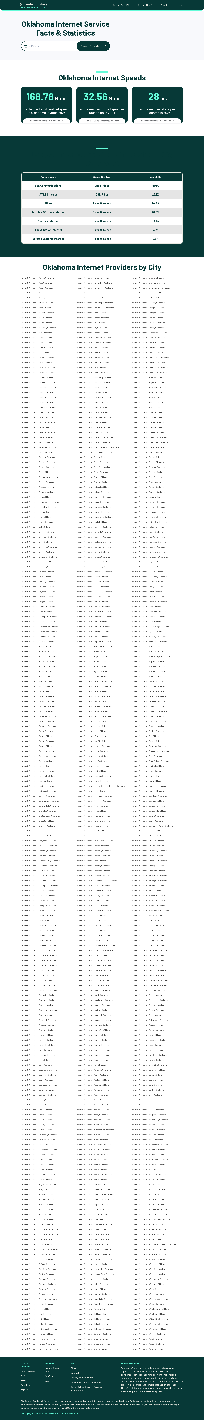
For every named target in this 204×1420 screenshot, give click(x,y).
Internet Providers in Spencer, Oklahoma (148, 806)
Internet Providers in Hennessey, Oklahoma (94, 567)
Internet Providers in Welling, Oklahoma (147, 1234)
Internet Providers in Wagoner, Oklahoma (148, 1115)
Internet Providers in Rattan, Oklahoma (147, 527)
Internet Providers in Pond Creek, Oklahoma (149, 442)
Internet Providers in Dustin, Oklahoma (37, 1179)
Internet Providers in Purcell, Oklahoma (147, 487)
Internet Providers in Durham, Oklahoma (38, 1174)
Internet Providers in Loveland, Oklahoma (93, 970)
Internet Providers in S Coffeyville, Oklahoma (150, 636)
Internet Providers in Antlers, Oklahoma (37, 377)
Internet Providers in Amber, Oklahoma (37, 357)
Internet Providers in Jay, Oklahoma (91, 701)
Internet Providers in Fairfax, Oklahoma (37, 1274)
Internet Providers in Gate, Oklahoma (92, 367)
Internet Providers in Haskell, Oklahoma (92, 522)
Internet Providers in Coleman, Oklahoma (38, 925)
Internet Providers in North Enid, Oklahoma (94, 1299)
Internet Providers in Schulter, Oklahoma (148, 686)
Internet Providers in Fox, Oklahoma (91, 322)
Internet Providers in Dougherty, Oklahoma (39, 1134)
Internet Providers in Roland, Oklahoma (147, 596)
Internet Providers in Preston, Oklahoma (148, 467)
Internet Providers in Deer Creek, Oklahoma (39, 1085)
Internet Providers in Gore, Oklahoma (91, 422)
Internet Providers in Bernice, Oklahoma (37, 482)
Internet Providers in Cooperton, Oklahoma (39, 965)
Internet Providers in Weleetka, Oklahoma (148, 1229)
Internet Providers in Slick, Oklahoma (146, 756)
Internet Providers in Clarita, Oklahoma (37, 870)
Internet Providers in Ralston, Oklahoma (148, 507)
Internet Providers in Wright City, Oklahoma (149, 1319)
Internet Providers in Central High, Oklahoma (40, 806)
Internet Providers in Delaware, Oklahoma (38, 1095)
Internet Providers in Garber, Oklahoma (92, 357)
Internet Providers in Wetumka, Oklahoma (148, 1254)
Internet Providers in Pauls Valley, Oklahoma (149, 367)
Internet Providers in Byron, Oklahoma (37, 686)
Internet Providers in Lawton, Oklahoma (93, 885)
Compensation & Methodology (86, 1382)
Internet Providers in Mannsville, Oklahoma (94, 1020)
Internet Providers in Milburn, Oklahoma (92, 1134)
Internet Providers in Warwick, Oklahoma (148, 1164)
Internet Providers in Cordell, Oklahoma (37, 975)
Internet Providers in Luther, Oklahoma (92, 985)
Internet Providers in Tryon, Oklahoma (147, 1015)
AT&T (24, 1375)
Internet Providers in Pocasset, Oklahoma (149, 427)
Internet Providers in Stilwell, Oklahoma (147, 855)
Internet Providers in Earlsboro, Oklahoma (39, 1194)
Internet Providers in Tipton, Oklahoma (147, 995)
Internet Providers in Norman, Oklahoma (93, 1294)
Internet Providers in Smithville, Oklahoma (149, 766)
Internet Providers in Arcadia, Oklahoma (38, 392)
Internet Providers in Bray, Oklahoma (36, 611)
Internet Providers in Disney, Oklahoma (37, 1129)
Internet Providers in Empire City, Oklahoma (39, 1234)
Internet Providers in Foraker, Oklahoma (38, 1344)
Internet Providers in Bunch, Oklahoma (37, 646)
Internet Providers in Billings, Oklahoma (37, 512)
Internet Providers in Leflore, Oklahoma (92, 900)
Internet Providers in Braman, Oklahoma (38, 606)
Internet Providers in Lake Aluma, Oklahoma (94, 841)
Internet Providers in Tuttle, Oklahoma (147, 1050)
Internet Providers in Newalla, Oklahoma (93, 1254)
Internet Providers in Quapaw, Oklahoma (148, 497)
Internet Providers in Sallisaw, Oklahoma (148, 651)
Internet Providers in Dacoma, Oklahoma (38, 1055)
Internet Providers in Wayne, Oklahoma (147, 1199)
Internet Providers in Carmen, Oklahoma (38, 751)
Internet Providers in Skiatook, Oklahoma (148, 746)
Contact (75, 1372)
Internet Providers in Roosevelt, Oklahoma (149, 601)
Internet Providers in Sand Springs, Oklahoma (150, 656)
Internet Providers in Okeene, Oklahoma (147, 278)
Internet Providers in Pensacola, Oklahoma (149, 387)
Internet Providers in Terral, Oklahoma (147, 965)
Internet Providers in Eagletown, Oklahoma (39, 1184)
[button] (93, 46)
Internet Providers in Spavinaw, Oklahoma (149, 801)
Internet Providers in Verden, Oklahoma (147, 1090)
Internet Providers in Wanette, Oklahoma (148, 1134)
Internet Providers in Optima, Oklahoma (148, 317)
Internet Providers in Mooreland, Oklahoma (94, 1174)
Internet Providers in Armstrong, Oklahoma (39, 407)
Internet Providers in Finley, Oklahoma (37, 1324)
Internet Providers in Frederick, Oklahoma (93, 337)
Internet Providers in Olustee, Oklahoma (148, 303)
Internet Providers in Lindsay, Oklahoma (93, 935)
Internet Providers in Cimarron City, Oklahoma (40, 860)
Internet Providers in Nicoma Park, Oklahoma (95, 1274)
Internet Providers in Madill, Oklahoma (92, 995)
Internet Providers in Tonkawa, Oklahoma (148, 1005)
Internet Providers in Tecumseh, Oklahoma (149, 950)
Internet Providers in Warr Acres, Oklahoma (149, 1159)
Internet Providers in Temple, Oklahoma (147, 955)
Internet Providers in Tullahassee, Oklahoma (149, 1020)
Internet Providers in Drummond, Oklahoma (39, 1149)
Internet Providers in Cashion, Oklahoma (38, 781)
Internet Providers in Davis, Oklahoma (37, 1080)
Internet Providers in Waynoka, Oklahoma (148, 1204)
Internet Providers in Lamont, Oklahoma (93, 855)
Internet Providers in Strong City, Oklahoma (149, 880)
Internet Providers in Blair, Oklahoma (36, 542)
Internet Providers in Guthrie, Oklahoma (92, 477)
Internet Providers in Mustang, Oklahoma (93, 1229)
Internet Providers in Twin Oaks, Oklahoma (149, 1055)
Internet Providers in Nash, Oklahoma (92, 1244)
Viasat (24, 1380)
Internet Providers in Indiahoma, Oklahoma (94, 681)
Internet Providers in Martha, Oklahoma (92, 1055)
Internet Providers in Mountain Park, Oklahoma (95, 1194)
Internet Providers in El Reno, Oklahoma (37, 1204)
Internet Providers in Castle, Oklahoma (37, 786)
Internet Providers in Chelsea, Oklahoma (38, 826)
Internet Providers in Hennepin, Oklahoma (93, 562)
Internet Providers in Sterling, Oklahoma (148, 836)
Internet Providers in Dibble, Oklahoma (37, 1119)
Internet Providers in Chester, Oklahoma (38, 836)
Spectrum (26, 1385)
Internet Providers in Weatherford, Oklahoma (150, 1209)
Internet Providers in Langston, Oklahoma (94, 870)
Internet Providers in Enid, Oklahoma (36, 1239)
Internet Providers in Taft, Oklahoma (146, 920)
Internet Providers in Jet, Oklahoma (91, 721)
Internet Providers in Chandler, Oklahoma (38, 811)
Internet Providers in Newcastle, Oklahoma (94, 1259)
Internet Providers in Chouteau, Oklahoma (38, 855)
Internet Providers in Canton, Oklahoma (38, 736)
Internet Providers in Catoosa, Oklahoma (38, 791)
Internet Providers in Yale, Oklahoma (146, 1339)
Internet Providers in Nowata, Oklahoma (93, 1309)
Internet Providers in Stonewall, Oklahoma (149, 860)
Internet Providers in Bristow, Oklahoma (38, 621)
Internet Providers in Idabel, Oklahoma (92, 676)
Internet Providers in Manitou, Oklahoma (93, 1010)
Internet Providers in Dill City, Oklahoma (37, 1124)
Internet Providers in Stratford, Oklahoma (149, 870)
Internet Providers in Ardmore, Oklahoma (38, 397)
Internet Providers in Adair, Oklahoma (37, 288)
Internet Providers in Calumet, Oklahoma (38, 706)
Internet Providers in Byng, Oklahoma (36, 681)
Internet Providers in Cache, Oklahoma (37, 691)
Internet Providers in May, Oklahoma (91, 1065)
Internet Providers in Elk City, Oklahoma (37, 1219)
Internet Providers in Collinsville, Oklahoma (39, 930)
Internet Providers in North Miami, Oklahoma (94, 1304)
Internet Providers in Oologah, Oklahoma (148, 312)
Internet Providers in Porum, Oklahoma (147, 452)
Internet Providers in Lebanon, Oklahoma (93, 890)
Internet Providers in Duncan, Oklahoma (37, 1164)
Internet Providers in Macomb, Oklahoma (93, 990)
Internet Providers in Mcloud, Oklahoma (92, 1090)
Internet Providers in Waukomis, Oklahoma (149, 1189)
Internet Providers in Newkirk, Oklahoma (93, 1264)
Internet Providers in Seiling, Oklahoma (147, 691)
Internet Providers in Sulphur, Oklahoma (148, 900)
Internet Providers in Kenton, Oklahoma (92, 766)
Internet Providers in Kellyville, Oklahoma (93, 746)
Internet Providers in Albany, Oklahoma (37, 312)
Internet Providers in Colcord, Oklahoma (38, 915)
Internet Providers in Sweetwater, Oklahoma (150, 910)
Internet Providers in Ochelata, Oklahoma (93, 1334)
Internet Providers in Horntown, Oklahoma (94, 646)
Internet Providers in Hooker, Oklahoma (92, 636)
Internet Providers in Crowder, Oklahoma (38, 1035)
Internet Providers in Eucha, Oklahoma (37, 1259)
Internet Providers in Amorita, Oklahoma (38, 367)
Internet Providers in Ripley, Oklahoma (147, 581)
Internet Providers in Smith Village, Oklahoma (150, 761)
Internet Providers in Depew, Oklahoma (37, 1100)
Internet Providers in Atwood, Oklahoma (38, 432)
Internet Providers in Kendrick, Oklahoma (93, 756)
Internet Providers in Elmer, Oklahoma (37, 1224)
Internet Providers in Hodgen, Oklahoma (93, 606)
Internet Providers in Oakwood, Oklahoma (93, 1329)
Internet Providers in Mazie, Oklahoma (92, 1075)
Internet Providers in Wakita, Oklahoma (147, 1124)
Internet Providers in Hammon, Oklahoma (93, 497)
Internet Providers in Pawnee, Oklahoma (148, 377)
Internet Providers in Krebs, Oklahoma (92, 826)
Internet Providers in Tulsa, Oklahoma (147, 1025)
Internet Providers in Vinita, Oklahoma (147, 1105)
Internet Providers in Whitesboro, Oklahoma (149, 1279)
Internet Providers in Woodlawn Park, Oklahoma (151, 1309)
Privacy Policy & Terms (82, 1377)
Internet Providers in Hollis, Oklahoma (92, 621)
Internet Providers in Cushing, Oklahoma (38, 1040)
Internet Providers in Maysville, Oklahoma (93, 1070)
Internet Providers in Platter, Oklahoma (147, 422)
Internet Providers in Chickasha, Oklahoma (39, 846)
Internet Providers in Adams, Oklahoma (37, 293)
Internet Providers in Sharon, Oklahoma (147, 716)
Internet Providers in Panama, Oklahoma (148, 347)
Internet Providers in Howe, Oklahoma (92, 651)
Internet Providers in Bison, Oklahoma (37, 522)
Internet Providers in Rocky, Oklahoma (147, 586)
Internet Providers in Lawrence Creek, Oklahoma (96, 880)
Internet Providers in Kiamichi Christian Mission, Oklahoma (100, 786)
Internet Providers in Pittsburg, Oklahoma (149, 417)
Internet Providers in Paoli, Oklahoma (147, 352)
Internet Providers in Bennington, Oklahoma (39, 477)
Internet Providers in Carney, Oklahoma (37, 761)
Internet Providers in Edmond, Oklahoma (38, 1199)
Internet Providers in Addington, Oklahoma (39, 298)
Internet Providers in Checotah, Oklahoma (38, 821)
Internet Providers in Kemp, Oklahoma (92, 751)
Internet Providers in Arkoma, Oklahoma (38, 402)
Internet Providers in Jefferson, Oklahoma (93, 706)
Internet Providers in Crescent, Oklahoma (38, 1025)
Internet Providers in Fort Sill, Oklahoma (93, 298)
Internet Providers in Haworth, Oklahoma (93, 532)
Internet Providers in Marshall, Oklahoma (93, 1050)
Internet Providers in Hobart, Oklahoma (92, 601)
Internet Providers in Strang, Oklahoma (147, 865)
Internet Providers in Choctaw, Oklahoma (38, 850)
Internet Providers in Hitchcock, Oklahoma (94, 591)
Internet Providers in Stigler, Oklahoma (147, 846)
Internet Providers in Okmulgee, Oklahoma (149, 293)
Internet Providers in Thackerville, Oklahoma (149, 980)
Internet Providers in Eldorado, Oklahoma (38, 1209)
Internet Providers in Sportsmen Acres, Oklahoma (152, 826)
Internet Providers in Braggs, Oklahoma (37, 601)
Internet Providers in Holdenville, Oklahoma (94, 616)
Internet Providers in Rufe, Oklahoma (146, 621)
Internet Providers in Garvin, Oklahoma (92, 362)
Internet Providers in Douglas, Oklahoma (38, 1139)
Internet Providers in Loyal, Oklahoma (92, 975)
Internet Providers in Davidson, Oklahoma (38, 1075)
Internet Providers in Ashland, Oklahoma (38, 422)
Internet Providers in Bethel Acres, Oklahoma (40, 502)
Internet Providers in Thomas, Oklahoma (148, 990)
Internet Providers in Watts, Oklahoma (147, 1184)
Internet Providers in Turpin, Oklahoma (147, 1035)
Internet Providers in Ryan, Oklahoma (146, 631)
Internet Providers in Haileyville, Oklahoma (94, 487)
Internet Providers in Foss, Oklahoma (91, 312)
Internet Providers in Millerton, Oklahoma (93, 1149)
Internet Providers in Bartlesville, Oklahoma (39, 452)
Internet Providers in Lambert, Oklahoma (93, 850)
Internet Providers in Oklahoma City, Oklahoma (150, 288)
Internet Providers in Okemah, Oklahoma (148, 283)
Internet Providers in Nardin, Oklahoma (92, 1239)
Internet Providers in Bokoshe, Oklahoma (38, 572)
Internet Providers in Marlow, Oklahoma (92, 1045)
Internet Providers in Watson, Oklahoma (148, 1179)
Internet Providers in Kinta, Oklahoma (92, 806)
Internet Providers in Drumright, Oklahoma (39, 1154)
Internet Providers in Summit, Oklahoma (148, 905)
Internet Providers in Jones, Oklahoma (92, 731)
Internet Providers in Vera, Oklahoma (146, 1085)
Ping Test (49, 1376)
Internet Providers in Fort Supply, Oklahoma (94, 303)
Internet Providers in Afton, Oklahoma (37, 303)
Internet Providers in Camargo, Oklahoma (38, 716)
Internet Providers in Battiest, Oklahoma (38, 457)
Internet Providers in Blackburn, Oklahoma (39, 532)
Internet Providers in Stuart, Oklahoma (147, 890)
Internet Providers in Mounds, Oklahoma (93, 1189)
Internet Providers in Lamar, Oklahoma (92, 846)
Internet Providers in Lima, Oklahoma (92, 930)
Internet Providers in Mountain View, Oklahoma (95, 1199)
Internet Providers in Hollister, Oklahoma (93, 626)
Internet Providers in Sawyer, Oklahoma (148, 676)
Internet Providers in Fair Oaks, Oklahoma (38, 1269)
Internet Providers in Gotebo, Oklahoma (93, 427)
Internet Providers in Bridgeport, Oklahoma (39, 616)
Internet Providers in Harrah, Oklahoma (92, 512)
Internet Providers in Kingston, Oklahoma (93, 801)
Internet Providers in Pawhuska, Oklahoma (149, 372)
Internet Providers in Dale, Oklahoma (36, 1065)
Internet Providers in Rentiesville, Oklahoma (149, 557)
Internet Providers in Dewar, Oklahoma (37, 1110)
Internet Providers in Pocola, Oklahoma (147, 432)
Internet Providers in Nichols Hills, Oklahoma (94, 1269)
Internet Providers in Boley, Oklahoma (37, 576)
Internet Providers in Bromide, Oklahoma (38, 636)
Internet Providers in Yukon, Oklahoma (147, 1349)
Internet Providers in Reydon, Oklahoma (147, 562)
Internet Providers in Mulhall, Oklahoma (92, 1214)
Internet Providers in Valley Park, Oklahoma (149, 1070)
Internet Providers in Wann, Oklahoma (147, 1139)
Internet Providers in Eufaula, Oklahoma (38, 1264)
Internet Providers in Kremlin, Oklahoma (92, 831)
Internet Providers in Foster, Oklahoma (92, 317)
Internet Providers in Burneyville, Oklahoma (39, 661)
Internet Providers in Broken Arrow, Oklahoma (40, 626)
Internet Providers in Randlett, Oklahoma (148, 517)
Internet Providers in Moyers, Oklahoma (92, 1204)
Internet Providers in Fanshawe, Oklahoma (39, 1299)
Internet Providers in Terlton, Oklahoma (147, 960)
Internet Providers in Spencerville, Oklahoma (149, 811)
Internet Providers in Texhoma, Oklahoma (148, 970)
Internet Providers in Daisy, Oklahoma (37, 1060)
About (74, 1368)
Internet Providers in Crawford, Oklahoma (38, 1020)
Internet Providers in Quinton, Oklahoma (148, 502)
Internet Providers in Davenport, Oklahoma (39, 1070)
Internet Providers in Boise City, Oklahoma (38, 562)
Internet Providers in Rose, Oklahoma (147, 606)
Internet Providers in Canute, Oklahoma (37, 741)
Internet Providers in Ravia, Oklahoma (147, 532)
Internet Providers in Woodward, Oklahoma (149, 1314)
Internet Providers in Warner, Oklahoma (147, 1154)
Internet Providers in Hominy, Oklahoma (92, 631)
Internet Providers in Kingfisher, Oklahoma (94, 796)
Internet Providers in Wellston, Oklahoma (148, 1239)
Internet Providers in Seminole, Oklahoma (148, 696)
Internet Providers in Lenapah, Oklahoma (93, 910)
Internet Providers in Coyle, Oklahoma (37, 1015)
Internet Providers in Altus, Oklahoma (37, 347)
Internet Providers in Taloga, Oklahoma (147, 940)
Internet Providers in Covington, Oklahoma (39, 1000)
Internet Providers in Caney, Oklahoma (37, 731)
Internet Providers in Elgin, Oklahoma (36, 1214)
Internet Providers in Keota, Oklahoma (92, 771)
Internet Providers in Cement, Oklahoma (38, 796)
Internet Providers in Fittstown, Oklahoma (39, 1329)
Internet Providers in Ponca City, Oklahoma (149, 437)
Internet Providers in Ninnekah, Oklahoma (93, 1279)
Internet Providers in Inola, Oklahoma (91, 691)
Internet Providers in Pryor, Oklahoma (147, 482)
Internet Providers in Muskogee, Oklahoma (94, 1224)
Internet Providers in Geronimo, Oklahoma (93, 382)
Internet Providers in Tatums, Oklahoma (148, 945)
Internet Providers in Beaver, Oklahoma (37, 467)
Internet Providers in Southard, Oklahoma (148, 786)
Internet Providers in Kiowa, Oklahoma (92, 811)
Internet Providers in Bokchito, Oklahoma (38, 567)
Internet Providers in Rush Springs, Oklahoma (150, 626)
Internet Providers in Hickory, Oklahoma (92, 576)
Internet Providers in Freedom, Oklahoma (93, 342)
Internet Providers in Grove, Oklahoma (92, 472)
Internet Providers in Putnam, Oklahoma (148, 492)
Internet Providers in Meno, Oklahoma (92, 1115)
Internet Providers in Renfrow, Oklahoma (148, 552)
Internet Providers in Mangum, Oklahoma (93, 1005)
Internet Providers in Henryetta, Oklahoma (94, 572)
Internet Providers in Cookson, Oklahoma (38, 960)
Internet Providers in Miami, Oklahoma (92, 1124)
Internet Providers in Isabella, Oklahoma (93, 696)
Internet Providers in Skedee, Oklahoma (148, 741)
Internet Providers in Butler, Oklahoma (37, 671)
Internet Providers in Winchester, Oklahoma (149, 1299)
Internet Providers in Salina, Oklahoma (147, 646)
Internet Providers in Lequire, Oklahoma (93, 920)
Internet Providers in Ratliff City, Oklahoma (149, 522)
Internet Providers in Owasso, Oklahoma (148, 337)
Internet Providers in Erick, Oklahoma (36, 1244)
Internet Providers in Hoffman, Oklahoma (93, 611)
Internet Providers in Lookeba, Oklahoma (93, 965)
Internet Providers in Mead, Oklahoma (92, 1095)
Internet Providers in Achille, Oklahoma (37, 278)
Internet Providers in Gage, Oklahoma (92, 347)
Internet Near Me (146, 5)
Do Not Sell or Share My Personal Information (87, 1388)
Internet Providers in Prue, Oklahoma (146, 477)
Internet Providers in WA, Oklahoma (146, 1169)
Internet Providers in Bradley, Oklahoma (37, 596)
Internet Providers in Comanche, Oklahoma (39, 940)
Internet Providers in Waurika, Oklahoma (148, 1194)
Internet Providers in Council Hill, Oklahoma (39, 990)
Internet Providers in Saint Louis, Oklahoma (149, 641)
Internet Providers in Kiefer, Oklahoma (92, 791)
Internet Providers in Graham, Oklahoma (93, 442)
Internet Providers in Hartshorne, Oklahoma (94, 517)
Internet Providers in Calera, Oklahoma (37, 701)
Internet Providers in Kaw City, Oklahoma (93, 741)
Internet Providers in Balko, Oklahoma (37, 442)
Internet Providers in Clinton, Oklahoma (37, 900)
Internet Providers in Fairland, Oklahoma (38, 1279)
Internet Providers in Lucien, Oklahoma (92, 980)
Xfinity (24, 1389)
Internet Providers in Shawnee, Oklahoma (148, 726)
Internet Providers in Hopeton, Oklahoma (93, 641)
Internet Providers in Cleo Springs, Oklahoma (40, 885)
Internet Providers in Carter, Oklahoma (37, 771)
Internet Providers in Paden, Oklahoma (147, 342)
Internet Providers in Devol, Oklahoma (37, 1105)
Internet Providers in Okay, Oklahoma (91, 1349)
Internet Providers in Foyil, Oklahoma (91, 327)
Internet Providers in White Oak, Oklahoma (149, 1269)
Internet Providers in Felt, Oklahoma (36, 1319)
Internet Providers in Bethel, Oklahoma (37, 497)
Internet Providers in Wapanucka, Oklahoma (149, 1144)
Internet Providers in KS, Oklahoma (91, 736)
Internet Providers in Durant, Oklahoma (37, 1169)
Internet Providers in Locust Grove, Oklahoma (95, 945)
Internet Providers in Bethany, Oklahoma (38, 492)
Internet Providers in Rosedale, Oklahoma (148, 611)
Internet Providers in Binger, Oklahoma (37, 517)
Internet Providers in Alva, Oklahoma (36, 352)
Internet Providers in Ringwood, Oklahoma (149, 576)
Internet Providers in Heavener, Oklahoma (93, 547)
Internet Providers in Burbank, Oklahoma (38, 651)
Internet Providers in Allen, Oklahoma (36, 342)
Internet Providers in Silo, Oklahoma (146, 736)
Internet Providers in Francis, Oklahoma (93, 332)
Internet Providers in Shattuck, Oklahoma (148, 721)
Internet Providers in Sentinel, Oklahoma (148, 701)
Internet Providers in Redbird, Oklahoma (148, 547)
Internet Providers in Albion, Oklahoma (37, 322)
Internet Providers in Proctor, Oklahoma (148, 472)
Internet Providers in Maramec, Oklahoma (93, 1025)
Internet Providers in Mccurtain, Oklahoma (94, 1085)
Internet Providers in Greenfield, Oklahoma (94, 467)
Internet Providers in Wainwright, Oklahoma (149, 1119)
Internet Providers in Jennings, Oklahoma (93, 716)
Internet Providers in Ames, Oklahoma (37, 362)
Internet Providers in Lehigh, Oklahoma (92, 905)
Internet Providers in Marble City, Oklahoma (94, 1030)
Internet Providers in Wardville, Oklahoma (148, 1149)
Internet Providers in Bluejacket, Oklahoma (39, 557)
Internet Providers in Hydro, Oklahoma (92, 671)
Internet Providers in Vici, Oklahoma (146, 1100)
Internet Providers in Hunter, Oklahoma (92, 666)
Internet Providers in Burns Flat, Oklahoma (39, 666)
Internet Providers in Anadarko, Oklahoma (39, 372)
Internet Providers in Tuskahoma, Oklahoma (149, 1040)
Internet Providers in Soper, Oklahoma (147, 781)
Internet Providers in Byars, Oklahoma (37, 676)
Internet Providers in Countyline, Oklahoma (39, 995)
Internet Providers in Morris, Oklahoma (92, 1179)
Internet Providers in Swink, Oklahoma (147, 915)
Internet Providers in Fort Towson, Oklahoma (95, 307)
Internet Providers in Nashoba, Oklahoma (93, 1249)
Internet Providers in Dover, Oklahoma (37, 1144)
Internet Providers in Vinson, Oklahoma (147, 1110)
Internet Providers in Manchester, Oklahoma (94, 1000)
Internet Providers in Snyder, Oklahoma (147, 776)
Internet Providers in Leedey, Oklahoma (92, 895)
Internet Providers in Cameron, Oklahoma (38, 721)
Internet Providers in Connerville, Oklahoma (39, 955)
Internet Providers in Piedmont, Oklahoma (149, 412)
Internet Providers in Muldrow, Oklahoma (93, 1209)
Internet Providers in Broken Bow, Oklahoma (39, 631)
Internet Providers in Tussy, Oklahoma (147, 1045)
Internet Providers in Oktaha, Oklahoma (148, 298)
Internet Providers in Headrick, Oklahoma (93, 537)
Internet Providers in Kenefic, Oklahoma (93, 761)
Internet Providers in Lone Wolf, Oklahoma (94, 955)
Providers (165, 5)
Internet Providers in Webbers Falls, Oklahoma (150, 1219)
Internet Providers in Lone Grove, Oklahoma (94, 950)
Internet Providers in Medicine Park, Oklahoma (95, 1105)
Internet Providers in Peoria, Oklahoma (147, 392)
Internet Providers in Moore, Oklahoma (92, 1169)
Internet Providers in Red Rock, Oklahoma (148, 542)
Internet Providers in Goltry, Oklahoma (92, 412)
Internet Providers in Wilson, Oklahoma (147, 1294)
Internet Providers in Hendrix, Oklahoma (93, 557)
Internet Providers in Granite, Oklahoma (93, 457)
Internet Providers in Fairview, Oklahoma (38, 1289)
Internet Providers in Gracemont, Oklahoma (94, 437)
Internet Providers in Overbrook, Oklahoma (149, 332)
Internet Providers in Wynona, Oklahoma (148, 1334)
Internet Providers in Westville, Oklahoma (148, 1249)
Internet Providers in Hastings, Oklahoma (93, 527)
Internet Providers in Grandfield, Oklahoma (94, 452)
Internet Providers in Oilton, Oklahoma (92, 1339)
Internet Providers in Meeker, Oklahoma (92, 1110)
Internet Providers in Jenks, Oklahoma (92, 711)
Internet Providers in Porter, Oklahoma (147, 447)
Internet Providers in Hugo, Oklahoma (92, 656)
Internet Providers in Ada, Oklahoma (36, 283)
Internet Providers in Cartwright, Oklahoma (39, 776)
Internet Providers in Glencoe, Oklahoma (93, 392)
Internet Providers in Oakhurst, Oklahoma (93, 1314)
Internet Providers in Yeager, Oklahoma (147, 1344)
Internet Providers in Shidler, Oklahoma (147, 731)
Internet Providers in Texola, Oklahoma (147, 975)
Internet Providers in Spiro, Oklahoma (147, 821)
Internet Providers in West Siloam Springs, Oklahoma (153, 1244)
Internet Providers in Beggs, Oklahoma (37, 472)
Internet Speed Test (122, 5)
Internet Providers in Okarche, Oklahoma (93, 1344)
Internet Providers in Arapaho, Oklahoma (38, 387)
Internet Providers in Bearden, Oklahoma (38, 462)
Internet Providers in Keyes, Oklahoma (92, 781)
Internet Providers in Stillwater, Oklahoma (149, 850)
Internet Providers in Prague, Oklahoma (147, 462)
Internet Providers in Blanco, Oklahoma (37, 552)
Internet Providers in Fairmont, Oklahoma (38, 1284)
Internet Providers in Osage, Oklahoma (147, 327)
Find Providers (28, 1370)
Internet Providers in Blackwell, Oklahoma (38, 537)
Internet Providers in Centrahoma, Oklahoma (40, 801)
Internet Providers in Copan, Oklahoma (37, 970)
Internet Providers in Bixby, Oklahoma (37, 527)
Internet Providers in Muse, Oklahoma (92, 1219)
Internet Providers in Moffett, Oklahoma (93, 1159)
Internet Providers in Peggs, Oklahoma (147, 382)
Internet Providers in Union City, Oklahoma (149, 1065)
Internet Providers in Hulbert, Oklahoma (93, 661)
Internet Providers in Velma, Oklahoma (147, 1080)
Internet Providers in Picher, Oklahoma (147, 407)
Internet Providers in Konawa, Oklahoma (93, 821)
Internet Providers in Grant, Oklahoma (92, 462)
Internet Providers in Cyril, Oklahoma (36, 1050)
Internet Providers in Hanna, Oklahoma (92, 502)
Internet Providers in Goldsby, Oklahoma (93, 407)
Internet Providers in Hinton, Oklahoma (92, 586)
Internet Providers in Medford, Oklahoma (93, 1100)
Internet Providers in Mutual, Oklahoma (92, 1234)
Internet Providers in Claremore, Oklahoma (39, 865)
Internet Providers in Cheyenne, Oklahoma (38, 841)
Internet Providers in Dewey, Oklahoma (37, 1115)
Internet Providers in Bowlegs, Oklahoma (38, 586)
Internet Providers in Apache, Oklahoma (38, 382)
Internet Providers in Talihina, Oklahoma (148, 935)
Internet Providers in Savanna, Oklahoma (148, 671)
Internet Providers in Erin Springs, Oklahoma (39, 1249)
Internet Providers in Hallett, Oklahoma (92, 492)
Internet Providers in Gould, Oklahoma (92, 432)
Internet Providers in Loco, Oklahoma (92, 940)
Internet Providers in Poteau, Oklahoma (148, 457)
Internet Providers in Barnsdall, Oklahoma (38, 447)
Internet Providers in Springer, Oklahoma (148, 831)
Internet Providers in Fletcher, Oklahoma (38, 1339)
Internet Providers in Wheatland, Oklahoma (149, 1264)
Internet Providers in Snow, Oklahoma (147, 771)
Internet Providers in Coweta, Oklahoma (38, 1005)
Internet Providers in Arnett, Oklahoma (37, 412)
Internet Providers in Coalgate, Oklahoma (38, 905)
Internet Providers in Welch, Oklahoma (147, 1224)
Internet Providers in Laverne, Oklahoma (93, 875)
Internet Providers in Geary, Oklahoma (92, 372)
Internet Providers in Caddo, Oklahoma (37, 696)
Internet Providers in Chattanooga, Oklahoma (40, 816)
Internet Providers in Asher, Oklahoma (37, 417)
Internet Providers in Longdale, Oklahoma (93, 960)
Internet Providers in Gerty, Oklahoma (92, 387)
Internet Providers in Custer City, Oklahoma (39, 1045)
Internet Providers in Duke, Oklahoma (36, 1159)
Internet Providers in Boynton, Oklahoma (38, 591)
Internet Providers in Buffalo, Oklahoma (37, 641)
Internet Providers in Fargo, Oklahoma (37, 1304)
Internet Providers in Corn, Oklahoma (36, 980)
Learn (179, 5)
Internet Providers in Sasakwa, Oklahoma (148, 666)
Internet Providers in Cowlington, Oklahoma (39, 1010)
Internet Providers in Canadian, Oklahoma (38, 726)
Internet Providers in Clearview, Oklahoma (38, 880)
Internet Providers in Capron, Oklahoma (38, 746)
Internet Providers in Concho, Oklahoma (38, 950)
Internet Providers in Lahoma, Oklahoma (93, 836)
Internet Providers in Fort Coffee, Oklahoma (94, 288)
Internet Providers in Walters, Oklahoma (148, 1129)
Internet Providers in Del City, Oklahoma (37, 1090)
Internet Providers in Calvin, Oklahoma (37, 711)
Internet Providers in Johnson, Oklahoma (93, 726)
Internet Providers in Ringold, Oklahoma (148, 572)
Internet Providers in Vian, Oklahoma (146, 1095)
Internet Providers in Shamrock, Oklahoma (149, 711)
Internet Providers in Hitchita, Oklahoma (93, 596)
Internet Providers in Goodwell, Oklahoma (93, 417)
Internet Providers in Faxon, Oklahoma (37, 1309)
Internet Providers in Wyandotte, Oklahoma (149, 1324)
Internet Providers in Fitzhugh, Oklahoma (38, 1334)
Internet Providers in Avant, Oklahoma (37, 437)
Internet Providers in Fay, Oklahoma (36, 1314)
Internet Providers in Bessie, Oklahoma (37, 487)
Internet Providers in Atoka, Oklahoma (37, 427)
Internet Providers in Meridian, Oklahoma (93, 1119)
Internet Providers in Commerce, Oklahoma (39, 945)
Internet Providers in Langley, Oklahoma (93, 865)
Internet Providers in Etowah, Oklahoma (38, 1254)
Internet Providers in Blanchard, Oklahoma (39, 547)
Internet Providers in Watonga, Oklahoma (148, 1174)
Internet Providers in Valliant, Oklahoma (148, 1075)
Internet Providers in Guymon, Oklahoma (93, 482)
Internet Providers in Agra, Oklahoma (36, 307)
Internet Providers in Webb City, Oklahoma (149, 1214)
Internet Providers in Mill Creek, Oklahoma (93, 1144)
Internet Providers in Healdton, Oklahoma (93, 542)
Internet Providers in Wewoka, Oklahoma (148, 1259)
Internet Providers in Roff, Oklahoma (146, 591)
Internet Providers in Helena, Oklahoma (92, 552)
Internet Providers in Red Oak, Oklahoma (148, 537)
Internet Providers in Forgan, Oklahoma (92, 278)
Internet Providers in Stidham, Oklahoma (148, 841)
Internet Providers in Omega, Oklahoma (147, 307)
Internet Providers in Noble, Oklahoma (92, 1284)
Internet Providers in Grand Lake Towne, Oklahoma (97, 447)
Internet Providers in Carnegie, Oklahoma (38, 756)
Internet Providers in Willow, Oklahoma (147, 1289)
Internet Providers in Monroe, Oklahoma (92, 1164)
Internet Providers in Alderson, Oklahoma (38, 327)
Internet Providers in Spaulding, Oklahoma (149, 796)
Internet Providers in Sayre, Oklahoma (147, 681)
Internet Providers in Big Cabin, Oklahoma (38, 507)
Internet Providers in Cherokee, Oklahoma (38, 831)
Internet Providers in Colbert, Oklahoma (38, 910)
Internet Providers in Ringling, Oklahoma (148, 567)
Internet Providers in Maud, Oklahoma (92, 1060)
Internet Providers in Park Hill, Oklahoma (148, 362)
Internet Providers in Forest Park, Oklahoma (39, 1349)
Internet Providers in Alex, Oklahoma (36, 332)
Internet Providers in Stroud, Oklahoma (147, 885)
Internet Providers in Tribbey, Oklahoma (147, 1010)
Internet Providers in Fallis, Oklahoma (37, 1294)
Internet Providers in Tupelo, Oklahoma (147, 1030)
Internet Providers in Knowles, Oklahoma (93, 816)
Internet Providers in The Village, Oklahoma (149, 985)
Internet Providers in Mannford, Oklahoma (93, 1015)
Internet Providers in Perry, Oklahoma (147, 402)
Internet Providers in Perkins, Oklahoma (148, 397)
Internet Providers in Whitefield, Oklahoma (149, 1274)
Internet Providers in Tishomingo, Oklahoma (149, 1000)
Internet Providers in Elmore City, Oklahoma (39, 1229)
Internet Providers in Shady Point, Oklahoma (150, 706)
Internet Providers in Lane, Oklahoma (92, 860)
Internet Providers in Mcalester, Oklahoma (94, 1080)
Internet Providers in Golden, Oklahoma (92, 402)
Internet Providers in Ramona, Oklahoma (148, 512)
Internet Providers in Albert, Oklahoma (37, 317)
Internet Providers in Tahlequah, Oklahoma (149, 925)
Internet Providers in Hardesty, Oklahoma (93, 507)
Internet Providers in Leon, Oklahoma (92, 915)
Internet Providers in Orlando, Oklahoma (148, 322)
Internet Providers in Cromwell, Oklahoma (38, 1030)
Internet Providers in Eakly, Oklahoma (37, 1189)
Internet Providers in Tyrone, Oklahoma (147, 1060)
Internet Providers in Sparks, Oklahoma (147, 791)
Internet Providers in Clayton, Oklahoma (38, 875)
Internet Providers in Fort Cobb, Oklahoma (94, 283)
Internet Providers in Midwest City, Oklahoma (95, 1129)
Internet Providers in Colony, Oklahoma (37, 935)
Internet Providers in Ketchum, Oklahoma (93, 776)
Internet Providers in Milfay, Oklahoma (92, 1139)
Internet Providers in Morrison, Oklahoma (93, 1184)
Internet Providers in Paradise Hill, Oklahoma (150, 357)
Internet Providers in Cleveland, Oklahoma (38, 895)
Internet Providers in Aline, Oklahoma (36, 337)
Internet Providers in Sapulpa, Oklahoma (148, 661)
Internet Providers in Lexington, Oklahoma (94, 925)
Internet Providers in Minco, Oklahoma (92, 1154)
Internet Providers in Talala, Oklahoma (147, 930)
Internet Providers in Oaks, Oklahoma (92, 1324)
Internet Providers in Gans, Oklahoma (92, 352)
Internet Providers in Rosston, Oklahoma (148, 616)
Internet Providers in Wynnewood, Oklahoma (149, 1329)
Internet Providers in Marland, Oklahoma (93, 1040)
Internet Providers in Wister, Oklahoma (147, 1304)
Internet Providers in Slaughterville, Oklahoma (150, 751)
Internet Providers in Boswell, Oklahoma (38, 581)
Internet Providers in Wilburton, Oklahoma (149, 1284)
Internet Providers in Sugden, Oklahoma (148, 895)
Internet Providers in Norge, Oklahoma (92, 1289)
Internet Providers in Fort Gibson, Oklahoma (94, 293)
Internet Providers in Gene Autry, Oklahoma (94, 377)
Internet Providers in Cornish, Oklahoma (38, 985)
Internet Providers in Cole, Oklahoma (36, 920)
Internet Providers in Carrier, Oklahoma (37, 766)
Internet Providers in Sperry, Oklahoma (147, 816)
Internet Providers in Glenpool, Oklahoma (93, 397)
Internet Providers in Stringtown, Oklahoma (149, 875)
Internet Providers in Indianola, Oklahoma (93, 686)
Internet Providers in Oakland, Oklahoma (93, 1319)
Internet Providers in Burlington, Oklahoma (39, 656)
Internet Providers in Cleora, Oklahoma (37, 890)
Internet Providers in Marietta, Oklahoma (93, 1035)
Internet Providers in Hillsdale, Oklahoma (93, 581)
